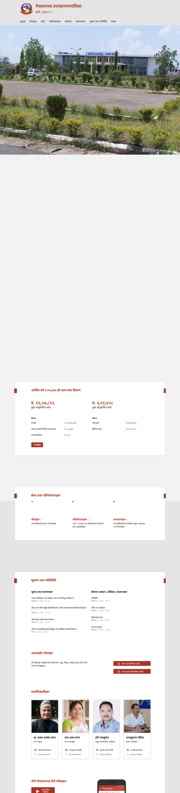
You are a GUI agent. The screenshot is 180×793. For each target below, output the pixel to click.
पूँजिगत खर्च (96, 429)
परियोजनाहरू (55, 21)
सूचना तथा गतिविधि (98, 21)
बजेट (43, 21)
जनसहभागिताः (36, 435)
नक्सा (113, 21)
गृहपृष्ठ (22, 21)
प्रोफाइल (33, 21)
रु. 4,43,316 (131, 422)
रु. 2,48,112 (131, 429)
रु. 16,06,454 (70, 422)
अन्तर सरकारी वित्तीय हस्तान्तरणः (43, 429)
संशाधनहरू (81, 21)
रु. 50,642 (69, 429)
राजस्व (33, 422)
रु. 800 (67, 435)
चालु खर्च (95, 422)
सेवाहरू (68, 21)
